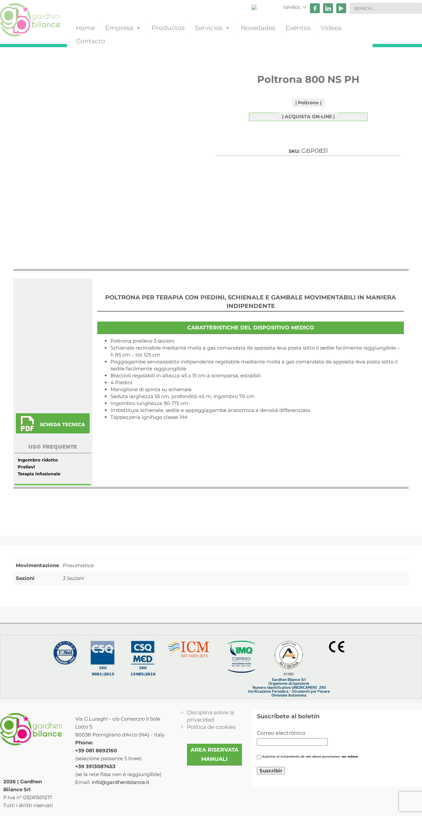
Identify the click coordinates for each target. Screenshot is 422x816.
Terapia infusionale (39, 473)
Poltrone (308, 103)
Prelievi (26, 466)
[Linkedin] (328, 8)
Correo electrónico (281, 733)
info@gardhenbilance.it (120, 782)
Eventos (298, 28)
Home (85, 28)
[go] (415, 8)
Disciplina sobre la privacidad (210, 716)
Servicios (208, 28)
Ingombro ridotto (38, 459)
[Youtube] (341, 8)
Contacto (90, 41)
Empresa (119, 28)
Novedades (258, 28)
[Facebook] (315, 8)
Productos (168, 28)
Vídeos (331, 28)
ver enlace (350, 756)
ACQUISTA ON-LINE (308, 116)
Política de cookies (211, 727)
